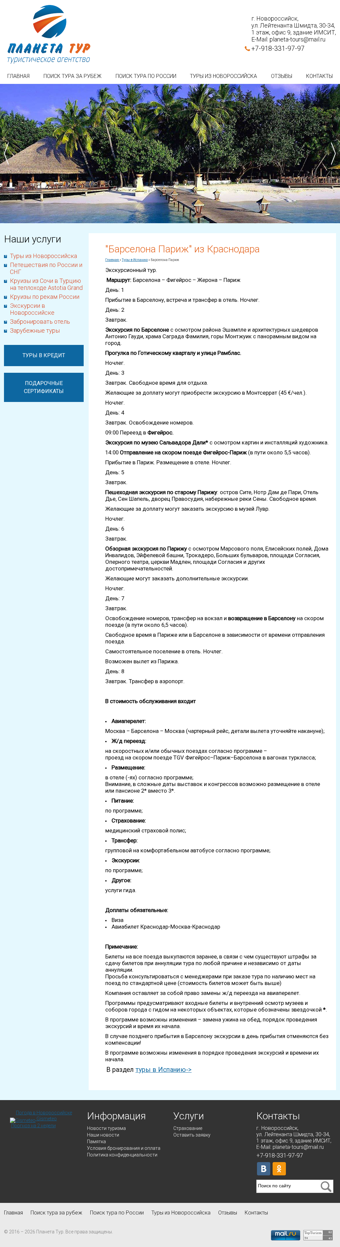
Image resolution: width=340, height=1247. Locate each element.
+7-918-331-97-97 (277, 48)
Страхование (187, 1128)
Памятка (96, 1141)
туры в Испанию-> (163, 1070)
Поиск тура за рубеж (72, 76)
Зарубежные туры (35, 330)
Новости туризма (106, 1128)
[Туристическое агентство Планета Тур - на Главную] (48, 35)
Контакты (319, 76)
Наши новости (103, 1135)
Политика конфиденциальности (122, 1154)
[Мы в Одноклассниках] (279, 1168)
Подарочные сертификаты (44, 387)
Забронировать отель (40, 321)
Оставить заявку (192, 1135)
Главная (18, 76)
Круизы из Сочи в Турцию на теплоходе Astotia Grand (46, 284)
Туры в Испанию (135, 260)
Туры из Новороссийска (223, 76)
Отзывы (281, 76)
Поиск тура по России (146, 76)
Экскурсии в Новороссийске (32, 309)
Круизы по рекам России (44, 296)
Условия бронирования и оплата (123, 1148)
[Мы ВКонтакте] (263, 1168)
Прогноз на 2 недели (33, 1125)
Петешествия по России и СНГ (46, 268)
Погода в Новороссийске (44, 1112)
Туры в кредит (44, 355)
